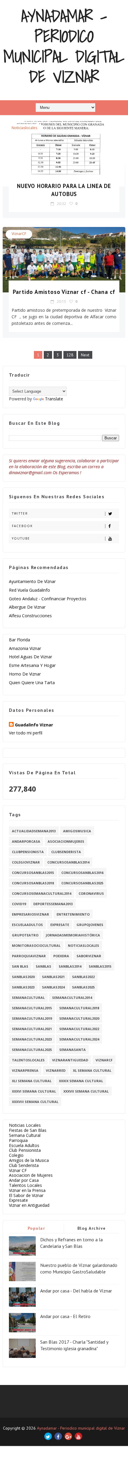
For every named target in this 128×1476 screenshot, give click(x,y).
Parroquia (18, 1140)
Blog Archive (91, 1228)
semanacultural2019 (32, 1018)
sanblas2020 (23, 976)
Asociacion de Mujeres (31, 1175)
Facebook (22, 526)
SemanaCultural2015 (32, 1008)
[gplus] (68, 1436)
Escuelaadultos (27, 924)
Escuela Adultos (24, 1145)
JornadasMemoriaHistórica (73, 935)
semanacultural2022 (79, 1029)
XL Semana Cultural (92, 1070)
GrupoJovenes (90, 924)
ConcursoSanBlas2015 (33, 872)
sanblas (43, 966)
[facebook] (58, 1436)
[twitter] (48, 1436)
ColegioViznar (26, 862)
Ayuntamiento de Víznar (32, 581)
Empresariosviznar (30, 914)
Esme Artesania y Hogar (32, 665)
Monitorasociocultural (36, 945)
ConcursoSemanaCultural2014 (41, 893)
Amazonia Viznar (25, 648)
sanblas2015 (100, 966)
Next (85, 355)
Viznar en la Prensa (27, 1190)
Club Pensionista (25, 1150)
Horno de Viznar (25, 674)
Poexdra (61, 956)
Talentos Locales (25, 1185)
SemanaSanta (72, 1049)
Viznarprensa (25, 1070)
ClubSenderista (66, 852)
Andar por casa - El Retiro (65, 1316)
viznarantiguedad (70, 1060)
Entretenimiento (73, 914)
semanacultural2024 (79, 1039)
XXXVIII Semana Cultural (35, 1101)
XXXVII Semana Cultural (86, 1091)
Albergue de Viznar (27, 607)
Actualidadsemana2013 (34, 831)
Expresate (59, 924)
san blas (20, 966)
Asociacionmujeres (66, 841)
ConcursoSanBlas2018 (33, 883)
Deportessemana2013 (53, 904)
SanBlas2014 (70, 966)
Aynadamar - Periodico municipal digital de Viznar (63, 46)
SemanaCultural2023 (32, 1039)
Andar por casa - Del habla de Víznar (76, 1291)
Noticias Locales (25, 1125)
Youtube (21, 538)
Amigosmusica (77, 831)
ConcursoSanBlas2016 (82, 872)
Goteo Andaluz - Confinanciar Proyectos (47, 598)
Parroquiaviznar (29, 956)
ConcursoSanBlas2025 (82, 883)
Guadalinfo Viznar (34, 725)
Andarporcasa (26, 841)
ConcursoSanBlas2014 (68, 862)
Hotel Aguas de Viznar (30, 656)
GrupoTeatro (25, 935)
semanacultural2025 (32, 1049)
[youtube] (78, 1436)
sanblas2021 (53, 976)
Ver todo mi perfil (25, 733)
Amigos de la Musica (29, 1160)
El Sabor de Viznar (26, 1195)
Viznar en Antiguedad (29, 1205)
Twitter (20, 513)
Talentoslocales (28, 1060)
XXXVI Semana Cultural (34, 1091)
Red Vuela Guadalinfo (29, 590)
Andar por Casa (24, 1180)
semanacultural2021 (32, 1029)
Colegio (16, 1155)
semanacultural (28, 997)
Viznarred (55, 1070)
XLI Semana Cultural (31, 1081)
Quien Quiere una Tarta (32, 682)
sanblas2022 (83, 976)
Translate (54, 399)
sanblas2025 (83, 987)
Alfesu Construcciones (30, 615)
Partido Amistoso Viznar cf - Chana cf (64, 291)
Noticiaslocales (24, 127)
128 (70, 355)
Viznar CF (18, 1170)
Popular (36, 1228)
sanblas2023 (23, 987)
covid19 (19, 904)
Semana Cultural (24, 1135)
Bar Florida (19, 640)
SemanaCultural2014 (72, 997)
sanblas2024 (53, 987)
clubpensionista (28, 852)
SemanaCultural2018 (79, 1008)
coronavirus (91, 893)
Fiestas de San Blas (27, 1130)
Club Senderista (24, 1165)
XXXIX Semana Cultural (81, 1081)
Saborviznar (89, 956)
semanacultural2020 (79, 1018)
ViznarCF (19, 233)
